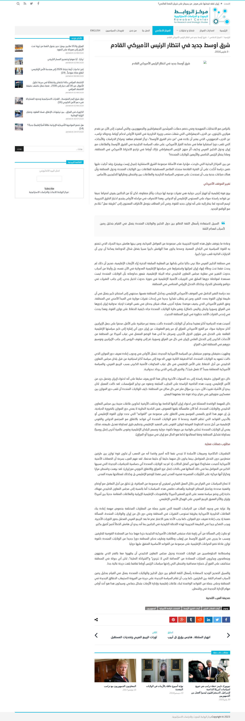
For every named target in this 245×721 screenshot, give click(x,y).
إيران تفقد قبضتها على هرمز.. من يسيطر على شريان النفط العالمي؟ (188, 3)
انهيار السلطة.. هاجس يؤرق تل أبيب (189, 635)
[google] (182, 620)
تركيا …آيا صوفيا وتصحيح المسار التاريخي (66, 59)
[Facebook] (38, 3)
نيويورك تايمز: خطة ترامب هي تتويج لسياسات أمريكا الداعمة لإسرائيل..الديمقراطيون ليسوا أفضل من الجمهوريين (210, 690)
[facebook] (226, 620)
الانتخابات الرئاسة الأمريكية (169, 608)
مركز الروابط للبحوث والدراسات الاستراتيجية (192, 716)
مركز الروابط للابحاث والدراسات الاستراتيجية (49, 192)
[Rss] (25, 3)
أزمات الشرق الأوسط (191, 608)
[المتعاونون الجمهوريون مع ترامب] (115, 670)
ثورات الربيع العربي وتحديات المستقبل (134, 635)
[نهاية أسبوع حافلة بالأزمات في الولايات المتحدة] (162, 670)
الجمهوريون (151, 608)
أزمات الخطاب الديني (211, 608)
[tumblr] (191, 620)
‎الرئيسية (227, 37)
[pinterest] (173, 620)
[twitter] (217, 620)
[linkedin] (208, 620)
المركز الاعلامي (215, 37)
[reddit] (200, 620)
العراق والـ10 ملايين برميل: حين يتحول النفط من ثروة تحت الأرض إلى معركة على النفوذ (57, 48)
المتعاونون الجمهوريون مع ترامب (120, 686)
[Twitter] (31, 3)
